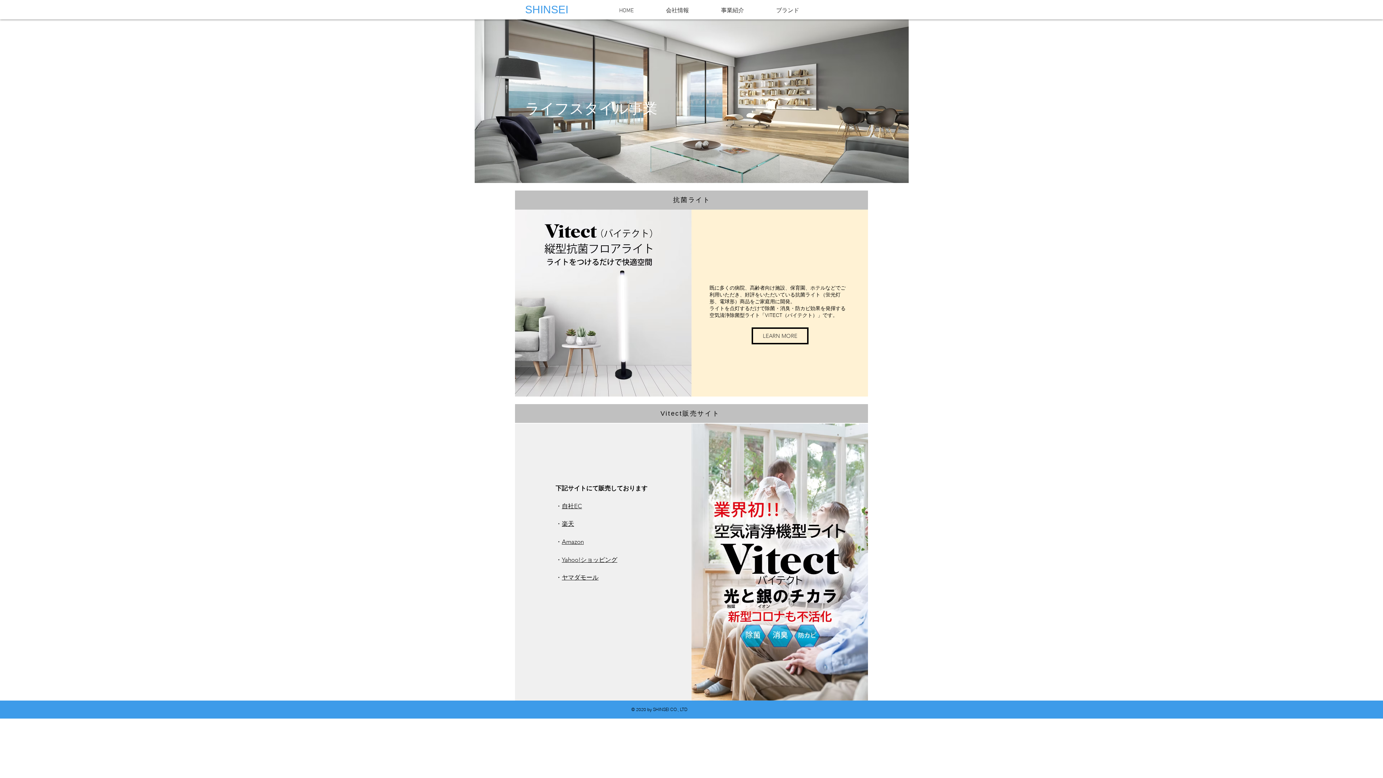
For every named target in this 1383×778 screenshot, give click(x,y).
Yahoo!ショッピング (589, 559)
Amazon (573, 541)
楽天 (568, 523)
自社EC (572, 506)
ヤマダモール (580, 577)
